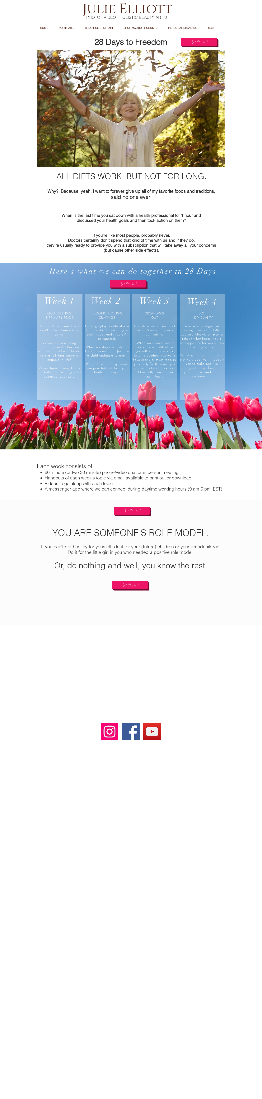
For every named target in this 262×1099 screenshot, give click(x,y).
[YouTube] (152, 731)
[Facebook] (131, 731)
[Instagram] (109, 731)
